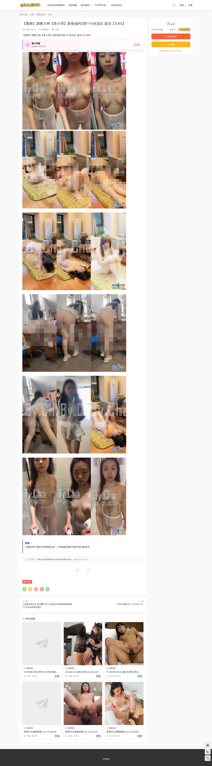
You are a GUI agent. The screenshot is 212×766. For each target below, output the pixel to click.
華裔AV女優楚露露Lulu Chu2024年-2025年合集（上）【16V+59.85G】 (41, 731)
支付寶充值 (100, 5)
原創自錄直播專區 (56, 5)
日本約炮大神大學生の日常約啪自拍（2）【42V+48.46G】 (41, 672)
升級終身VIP (184, 29)
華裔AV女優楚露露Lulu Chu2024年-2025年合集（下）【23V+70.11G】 (124, 731)
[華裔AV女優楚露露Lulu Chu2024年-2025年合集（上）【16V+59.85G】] (41, 703)
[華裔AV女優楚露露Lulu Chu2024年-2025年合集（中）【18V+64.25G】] (83, 703)
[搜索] (174, 5)
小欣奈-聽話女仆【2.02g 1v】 (129, 604)
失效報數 (72, 5)
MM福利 (106, 759)
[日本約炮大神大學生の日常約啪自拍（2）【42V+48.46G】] (41, 643)
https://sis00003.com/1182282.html (54, 559)
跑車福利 (85, 5)
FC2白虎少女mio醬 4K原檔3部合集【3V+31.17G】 (123, 672)
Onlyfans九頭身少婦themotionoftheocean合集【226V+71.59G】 (83, 672)
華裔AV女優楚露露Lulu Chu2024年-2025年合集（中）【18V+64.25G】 (83, 731)
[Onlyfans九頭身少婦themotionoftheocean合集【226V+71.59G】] (83, 643)
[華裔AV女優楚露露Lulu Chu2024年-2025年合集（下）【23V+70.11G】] (124, 703)
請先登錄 (172, 36)
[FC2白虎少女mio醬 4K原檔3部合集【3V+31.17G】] (124, 643)
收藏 (172, 44)
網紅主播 (27, 582)
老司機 (30, 5)
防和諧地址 (116, 5)
